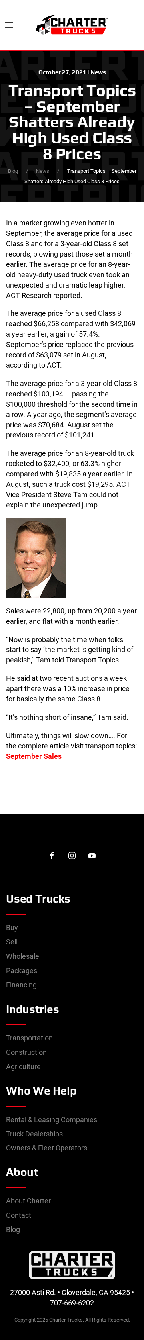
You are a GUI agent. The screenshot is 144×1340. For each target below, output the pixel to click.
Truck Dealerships (34, 1134)
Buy (12, 927)
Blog (13, 171)
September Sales (34, 756)
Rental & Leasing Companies (51, 1119)
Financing (21, 985)
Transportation (29, 1038)
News (98, 72)
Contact (18, 1215)
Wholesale (22, 956)
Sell (12, 942)
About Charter (28, 1201)
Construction (26, 1052)
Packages (21, 970)
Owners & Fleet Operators (46, 1148)
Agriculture (23, 1066)
